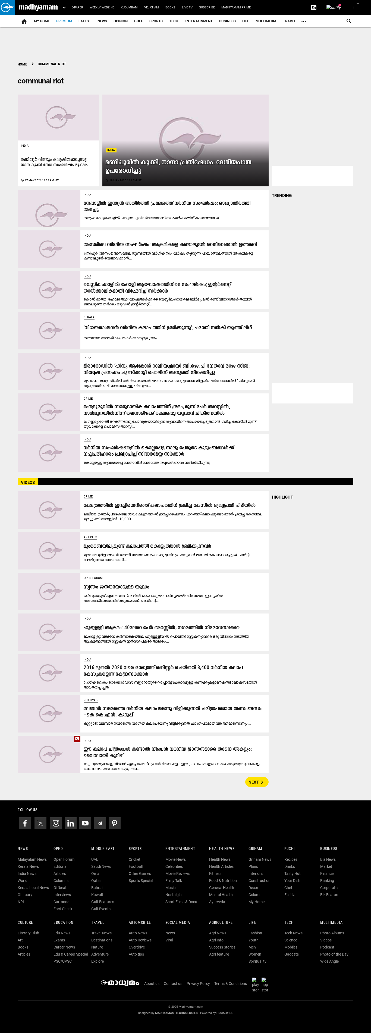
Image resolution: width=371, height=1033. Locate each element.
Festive (290, 895)
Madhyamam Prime (236, 7)
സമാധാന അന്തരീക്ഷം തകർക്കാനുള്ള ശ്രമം (120, 338)
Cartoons (61, 902)
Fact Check (63, 909)
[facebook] (25, 823)
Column (255, 895)
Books (170, 7)
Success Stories (222, 947)
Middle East (103, 849)
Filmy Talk (173, 880)
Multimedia (266, 21)
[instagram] (56, 823)
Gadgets (291, 954)
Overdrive (137, 947)
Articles (90, 537)
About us (151, 983)
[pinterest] (114, 823)
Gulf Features (102, 902)
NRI (21, 902)
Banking (327, 880)
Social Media (177, 923)
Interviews (62, 895)
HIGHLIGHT (282, 497)
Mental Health (221, 895)
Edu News (62, 933)
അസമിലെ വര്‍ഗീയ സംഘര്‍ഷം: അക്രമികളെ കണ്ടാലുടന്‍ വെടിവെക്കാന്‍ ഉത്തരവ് (170, 245)
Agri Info (216, 940)
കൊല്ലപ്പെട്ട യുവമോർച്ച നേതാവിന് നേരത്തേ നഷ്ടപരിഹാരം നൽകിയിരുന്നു (147, 462)
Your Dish (292, 880)
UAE (94, 859)
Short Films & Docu (181, 902)
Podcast (327, 947)
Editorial (60, 866)
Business (227, 21)
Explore (97, 961)
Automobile (140, 923)
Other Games (140, 873)
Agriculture (221, 923)
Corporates (329, 887)
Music (170, 887)
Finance (327, 873)
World (22, 880)
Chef (288, 887)
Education (64, 923)
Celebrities (174, 866)
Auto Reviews (140, 940)
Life (245, 21)
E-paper (77, 7)
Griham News (260, 859)
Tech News (293, 933)
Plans (253, 866)
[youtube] (85, 823)
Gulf (138, 21)
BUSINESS (328, 849)
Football (136, 866)
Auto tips (136, 954)
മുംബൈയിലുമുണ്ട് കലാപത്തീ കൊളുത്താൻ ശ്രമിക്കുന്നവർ (147, 546)
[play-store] (256, 985)
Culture (25, 923)
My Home (42, 21)
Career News (64, 947)
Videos (326, 940)
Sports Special (141, 880)
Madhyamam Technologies (176, 1013)
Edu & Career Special (71, 954)
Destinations (101, 940)
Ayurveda (217, 902)
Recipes (290, 859)
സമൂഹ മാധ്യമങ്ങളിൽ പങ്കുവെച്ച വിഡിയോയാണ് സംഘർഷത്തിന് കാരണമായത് (151, 218)
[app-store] (266, 985)
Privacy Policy (198, 983)
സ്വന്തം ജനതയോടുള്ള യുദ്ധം (116, 587)
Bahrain (98, 887)
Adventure (100, 954)
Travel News (101, 933)
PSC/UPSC (63, 961)
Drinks (289, 866)
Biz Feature (329, 895)
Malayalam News (32, 859)
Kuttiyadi (91, 700)
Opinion (121, 21)
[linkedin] (70, 823)
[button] (7, 7)
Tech (289, 923)
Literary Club (28, 933)
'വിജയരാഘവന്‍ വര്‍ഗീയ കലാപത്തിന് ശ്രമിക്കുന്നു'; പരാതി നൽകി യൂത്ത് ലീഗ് (168, 328)
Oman (96, 873)
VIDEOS (28, 482)
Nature (97, 947)
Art (20, 940)
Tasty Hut (292, 873)
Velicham (151, 7)
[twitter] (40, 823)
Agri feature (219, 954)
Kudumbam (129, 7)
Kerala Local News (33, 887)
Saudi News (101, 866)
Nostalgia (173, 895)
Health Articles (221, 866)
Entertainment (199, 21)
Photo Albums (332, 933)
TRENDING (282, 195)
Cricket (134, 859)
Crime (88, 398)
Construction (260, 880)
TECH (173, 21)
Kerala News (28, 866)
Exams (59, 940)
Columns (61, 880)
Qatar (96, 880)
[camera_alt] (49, 754)
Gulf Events (101, 909)
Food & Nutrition (223, 880)
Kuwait (97, 895)
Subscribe (207, 7)
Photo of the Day (334, 954)
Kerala (89, 317)
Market (326, 866)
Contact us (173, 983)
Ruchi (289, 849)
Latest (84, 21)
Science (290, 940)
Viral (169, 940)
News (102, 21)
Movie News (175, 859)
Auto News (138, 933)
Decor (253, 887)
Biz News (328, 859)
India (111, 150)
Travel (289, 21)
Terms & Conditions (230, 983)
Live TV (187, 7)
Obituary (25, 895)
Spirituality (257, 961)
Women (255, 954)
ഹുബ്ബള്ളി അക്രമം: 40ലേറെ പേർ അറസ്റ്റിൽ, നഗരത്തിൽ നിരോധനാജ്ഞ (162, 628)
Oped (58, 849)
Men (252, 947)
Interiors (256, 873)
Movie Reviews (177, 873)
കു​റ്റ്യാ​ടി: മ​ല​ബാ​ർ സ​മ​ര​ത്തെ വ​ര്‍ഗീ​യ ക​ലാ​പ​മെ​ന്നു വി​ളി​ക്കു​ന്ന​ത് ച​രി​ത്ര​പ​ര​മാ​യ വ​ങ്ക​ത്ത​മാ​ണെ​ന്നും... (167, 723)
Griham (255, 849)
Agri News (217, 933)
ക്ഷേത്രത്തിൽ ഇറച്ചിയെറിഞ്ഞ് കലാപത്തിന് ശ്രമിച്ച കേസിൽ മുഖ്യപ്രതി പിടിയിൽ (170, 506)
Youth (254, 940)
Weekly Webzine (102, 7)
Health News (221, 849)
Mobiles (290, 947)
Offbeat (60, 887)
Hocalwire (224, 1013)
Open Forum (93, 578)
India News (27, 873)
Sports (156, 21)
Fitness (215, 873)
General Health (221, 887)
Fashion (255, 933)
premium (64, 21)
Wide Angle (329, 961)
